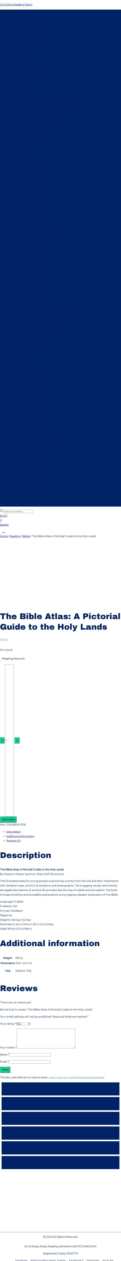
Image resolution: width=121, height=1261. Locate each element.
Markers (18, 188)
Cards (16, 179)
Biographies (20, 125)
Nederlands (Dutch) (25, 211)
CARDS (60, 1162)
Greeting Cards (22, 279)
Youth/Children (22, 288)
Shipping (60, 1196)
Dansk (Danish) (22, 207)
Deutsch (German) (24, 220)
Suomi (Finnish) (22, 229)
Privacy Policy (60, 1176)
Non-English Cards (24, 293)
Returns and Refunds (60, 1205)
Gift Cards (19, 297)
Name (4, 1054)
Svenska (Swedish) (24, 270)
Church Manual (22, 111)
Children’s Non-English (27, 175)
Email (4, 1061)
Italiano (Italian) (22, 238)
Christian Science (22, 25)
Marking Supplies (24, 193)
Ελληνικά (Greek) (22, 225)
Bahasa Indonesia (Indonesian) (32, 234)
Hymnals (18, 120)
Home (15, 11)
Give (14, 43)
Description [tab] (13, 831)
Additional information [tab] (20, 836)
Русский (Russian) (24, 261)
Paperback (19, 161)
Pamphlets (19, 134)
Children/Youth (21, 157)
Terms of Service (60, 1186)
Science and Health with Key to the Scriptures (42, 107)
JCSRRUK (18, 34)
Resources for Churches (27, 29)
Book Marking (20, 184)
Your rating (8, 1023)
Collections (19, 130)
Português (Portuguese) (28, 256)
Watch (16, 20)
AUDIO (61, 1103)
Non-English (19, 198)
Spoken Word (21, 152)
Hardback (19, 166)
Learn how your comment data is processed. (76, 1077)
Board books (21, 170)
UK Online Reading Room (16, 4)
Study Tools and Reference (30, 139)
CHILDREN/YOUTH (60, 1118)
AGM (16, 38)
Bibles (16, 102)
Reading (17, 98)
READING (60, 1089)
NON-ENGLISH (60, 1148)
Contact (17, 47)
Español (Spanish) (24, 266)
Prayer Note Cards (24, 284)
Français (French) (23, 216)
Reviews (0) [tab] (13, 840)
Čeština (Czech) (22, 202)
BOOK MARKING (60, 1133)
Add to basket (8, 819)
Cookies (60, 1215)
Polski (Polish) (21, 252)
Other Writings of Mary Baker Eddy (35, 116)
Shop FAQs (60, 1224)
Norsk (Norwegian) (24, 247)
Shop (15, 16)
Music (16, 148)
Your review (8, 1047)
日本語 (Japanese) (23, 243)
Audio (15, 143)
